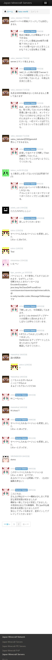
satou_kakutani (17, 18)
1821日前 (32, 438)
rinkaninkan (15, 260)
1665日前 (23, 407)
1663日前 (23, 355)
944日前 (40, 184)
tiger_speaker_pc (17, 273)
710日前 (26, 90)
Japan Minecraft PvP (11, 651)
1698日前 (32, 420)
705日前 (26, 18)
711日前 (26, 136)
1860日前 (32, 469)
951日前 (25, 170)
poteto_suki (15, 208)
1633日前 (28, 273)
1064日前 (24, 208)
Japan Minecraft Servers (18, 2)
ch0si (21, 31)
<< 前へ (7, 524)
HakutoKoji (15, 355)
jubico (13, 231)
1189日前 (19, 248)
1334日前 (24, 260)
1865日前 (32, 490)
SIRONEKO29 (16, 456)
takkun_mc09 (16, 170)
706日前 (26, 58)
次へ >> (26, 524)
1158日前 (19, 231)
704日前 (40, 31)
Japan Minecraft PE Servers (14, 646)
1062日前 (40, 218)
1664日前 (32, 395)
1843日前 (26, 456)
